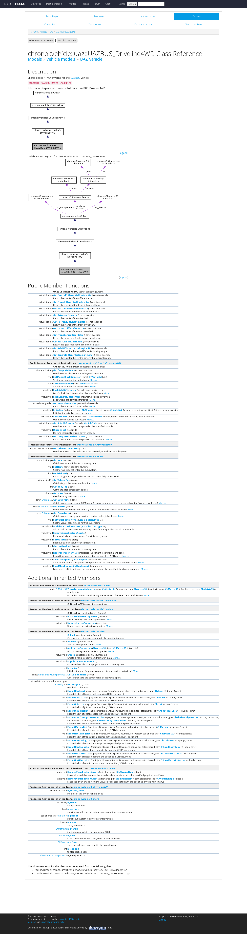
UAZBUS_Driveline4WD (65, 32)
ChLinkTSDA (167, 733)
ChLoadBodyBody (170, 746)
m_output (73, 808)
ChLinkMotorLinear (171, 753)
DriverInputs (95, 416)
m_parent (72, 815)
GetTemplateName (64, 370)
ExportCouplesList (77, 710)
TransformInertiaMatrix (81, 589)
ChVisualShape (165, 778)
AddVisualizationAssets (66, 526)
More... (93, 379)
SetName (58, 466)
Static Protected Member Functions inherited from (72, 768)
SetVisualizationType (65, 519)
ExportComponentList (66, 552)
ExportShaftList (76, 697)
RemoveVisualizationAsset (82, 778)
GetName (58, 460)
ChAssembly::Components (51, 674)
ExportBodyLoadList (79, 746)
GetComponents (76, 674)
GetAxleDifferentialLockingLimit (71, 348)
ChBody (59, 684)
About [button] (108, 3)
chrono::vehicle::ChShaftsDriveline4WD (98, 363)
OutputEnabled (62, 546)
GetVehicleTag (61, 479)
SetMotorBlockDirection (67, 376)
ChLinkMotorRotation (173, 760)
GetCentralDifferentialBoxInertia (72, 295)
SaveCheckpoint (62, 559)
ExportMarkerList (77, 727)
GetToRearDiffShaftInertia (68, 328)
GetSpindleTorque (63, 423)
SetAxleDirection (63, 383)
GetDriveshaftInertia (65, 315)
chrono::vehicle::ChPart (89, 456)
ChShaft (160, 697)
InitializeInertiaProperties (82, 616)
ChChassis (87, 410)
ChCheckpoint (81, 559)
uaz (51, 32)
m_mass (71, 822)
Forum (97, 3)
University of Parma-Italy (52, 922)
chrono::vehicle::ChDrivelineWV (94, 444)
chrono (34, 32)
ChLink (158, 704)
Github (162, 919)
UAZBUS (75, 77)
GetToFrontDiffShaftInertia (69, 321)
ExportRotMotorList (79, 760)
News (86, 3)
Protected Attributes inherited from (68, 786)
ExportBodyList (76, 690)
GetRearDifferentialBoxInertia (70, 308)
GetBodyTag (60, 486)
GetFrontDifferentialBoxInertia (71, 301)
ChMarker (162, 727)
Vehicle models (60, 59)
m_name (71, 802)
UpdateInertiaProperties (81, 623)
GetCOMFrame (61, 499)
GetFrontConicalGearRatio (68, 334)
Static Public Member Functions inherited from (69, 585)
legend (124, 152)
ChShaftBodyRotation (186, 717)
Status (121, 3)
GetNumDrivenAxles (64, 403)
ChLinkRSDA (167, 740)
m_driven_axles (75, 790)
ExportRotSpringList (79, 740)
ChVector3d (95, 376)
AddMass (72, 641)
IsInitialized (60, 473)
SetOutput (59, 539)
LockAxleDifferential (64, 390)
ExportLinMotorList (78, 753)
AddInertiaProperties (79, 648)
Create (71, 654)
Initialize (58, 410)
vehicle (43, 32)
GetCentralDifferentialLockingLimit (73, 354)
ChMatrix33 (45, 506)
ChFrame (46, 499)
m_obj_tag (73, 848)
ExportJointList (76, 704)
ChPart (71, 634)
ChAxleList (116, 410)
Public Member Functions (41, 40)
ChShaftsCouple (167, 710)
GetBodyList (74, 684)
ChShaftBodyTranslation (111, 720)
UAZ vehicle (91, 59)
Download (36, 3)
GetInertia (59, 506)
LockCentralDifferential (66, 396)
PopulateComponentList (81, 661)
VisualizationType (89, 519)
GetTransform (61, 513)
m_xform (72, 842)
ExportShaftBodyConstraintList (85, 717)
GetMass (58, 493)
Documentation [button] (54, 3)
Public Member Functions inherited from (75, 363)
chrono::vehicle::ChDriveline (97, 609)
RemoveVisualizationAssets (69, 532)
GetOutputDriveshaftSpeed (69, 436)
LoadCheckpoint (62, 566)
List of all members (67, 40)
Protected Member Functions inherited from (72, 600)
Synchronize (60, 416)
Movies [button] (73, 3)
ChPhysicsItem (125, 771)
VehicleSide (90, 423)
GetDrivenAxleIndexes (66, 448)
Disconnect (59, 429)
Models (35, 59)
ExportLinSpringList (78, 733)
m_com (71, 835)
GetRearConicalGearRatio (67, 341)
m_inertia (72, 828)
